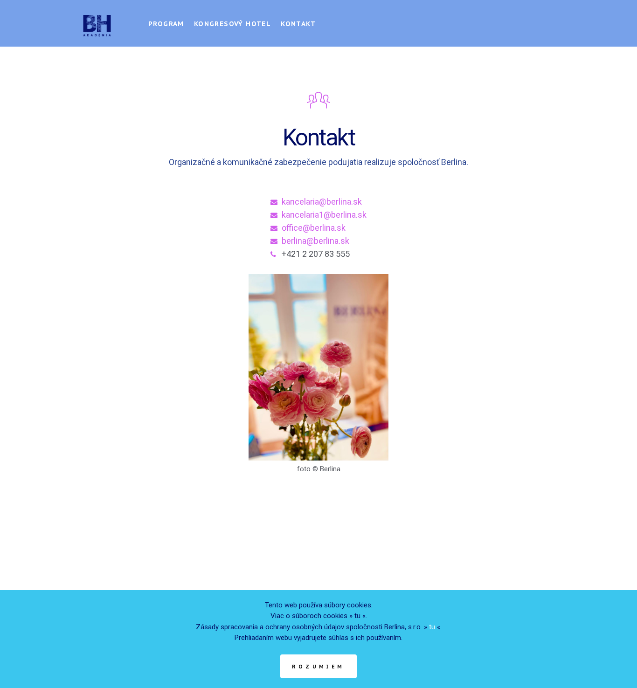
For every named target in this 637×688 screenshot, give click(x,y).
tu (357, 616)
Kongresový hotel (232, 24)
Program (166, 24)
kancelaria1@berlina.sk (324, 215)
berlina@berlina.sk (315, 241)
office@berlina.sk (314, 228)
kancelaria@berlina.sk (322, 201)
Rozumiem (318, 666)
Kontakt (298, 24)
